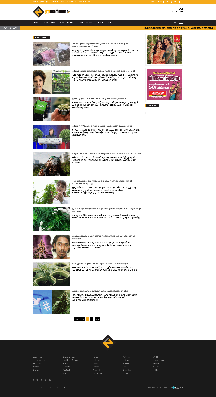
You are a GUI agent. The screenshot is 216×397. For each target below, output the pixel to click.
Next (98, 319)
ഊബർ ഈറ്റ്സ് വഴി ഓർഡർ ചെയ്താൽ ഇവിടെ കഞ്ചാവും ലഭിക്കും (99, 98)
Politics (96, 360)
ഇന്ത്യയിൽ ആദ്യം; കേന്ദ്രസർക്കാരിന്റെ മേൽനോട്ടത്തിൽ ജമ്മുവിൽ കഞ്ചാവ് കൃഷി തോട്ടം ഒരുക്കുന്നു (106, 210)
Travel (109, 22)
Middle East (97, 373)
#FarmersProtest (40, 2)
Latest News (38, 357)
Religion (126, 360)
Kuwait (156, 366)
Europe (126, 373)
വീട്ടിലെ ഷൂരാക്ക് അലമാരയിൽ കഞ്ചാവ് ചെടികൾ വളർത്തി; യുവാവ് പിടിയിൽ (103, 71)
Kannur (36, 373)
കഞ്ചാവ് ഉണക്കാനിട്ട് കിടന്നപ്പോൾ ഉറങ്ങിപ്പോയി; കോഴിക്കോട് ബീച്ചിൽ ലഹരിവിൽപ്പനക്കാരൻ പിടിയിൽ (100, 45)
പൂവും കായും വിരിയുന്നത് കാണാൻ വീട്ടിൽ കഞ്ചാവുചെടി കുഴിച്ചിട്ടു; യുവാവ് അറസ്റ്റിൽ (103, 237)
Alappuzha (97, 370)
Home (37, 22)
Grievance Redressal (57, 388)
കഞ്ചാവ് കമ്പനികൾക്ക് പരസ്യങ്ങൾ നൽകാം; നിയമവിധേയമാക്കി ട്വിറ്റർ (100, 291)
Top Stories (153, 106)
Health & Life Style (70, 360)
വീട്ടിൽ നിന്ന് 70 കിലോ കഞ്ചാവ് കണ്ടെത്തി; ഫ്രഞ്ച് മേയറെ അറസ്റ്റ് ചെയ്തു (102, 126)
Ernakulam (127, 370)
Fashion (156, 363)
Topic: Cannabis (41, 37)
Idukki (155, 370)
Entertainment (66, 22)
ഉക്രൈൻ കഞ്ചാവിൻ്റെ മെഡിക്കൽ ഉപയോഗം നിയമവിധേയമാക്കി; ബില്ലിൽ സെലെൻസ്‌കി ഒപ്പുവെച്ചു (102, 182)
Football (66, 370)
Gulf (124, 366)
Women (126, 363)
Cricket (36, 370)
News (53, 22)
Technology (38, 363)
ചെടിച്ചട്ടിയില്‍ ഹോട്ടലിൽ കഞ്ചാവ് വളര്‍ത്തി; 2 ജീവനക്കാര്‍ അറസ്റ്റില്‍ (100, 263)
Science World (158, 360)
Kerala (95, 357)
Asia (64, 373)
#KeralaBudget (85, 2)
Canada (96, 366)
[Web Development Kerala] (177, 387)
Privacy (43, 388)
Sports (100, 22)
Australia (66, 366)
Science (90, 22)
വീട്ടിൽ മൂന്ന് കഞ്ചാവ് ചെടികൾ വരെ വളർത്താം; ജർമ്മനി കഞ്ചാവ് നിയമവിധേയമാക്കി (106, 153)
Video (45, 22)
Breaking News (69, 357)
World (155, 357)
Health (80, 22)
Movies (36, 366)
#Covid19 (54, 2)
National (126, 357)
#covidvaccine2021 (68, 2)
